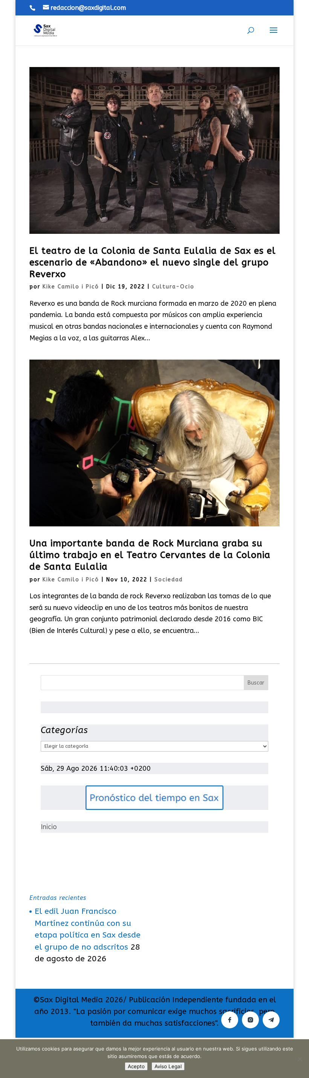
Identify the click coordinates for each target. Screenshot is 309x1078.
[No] (299, 1059)
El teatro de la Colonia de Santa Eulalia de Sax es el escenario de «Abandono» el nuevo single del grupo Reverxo (152, 262)
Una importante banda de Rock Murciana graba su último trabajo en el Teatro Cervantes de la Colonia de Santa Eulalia (150, 555)
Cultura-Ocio (173, 287)
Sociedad (168, 579)
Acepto (136, 1066)
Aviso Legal (168, 1066)
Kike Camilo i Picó (71, 287)
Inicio (49, 827)
